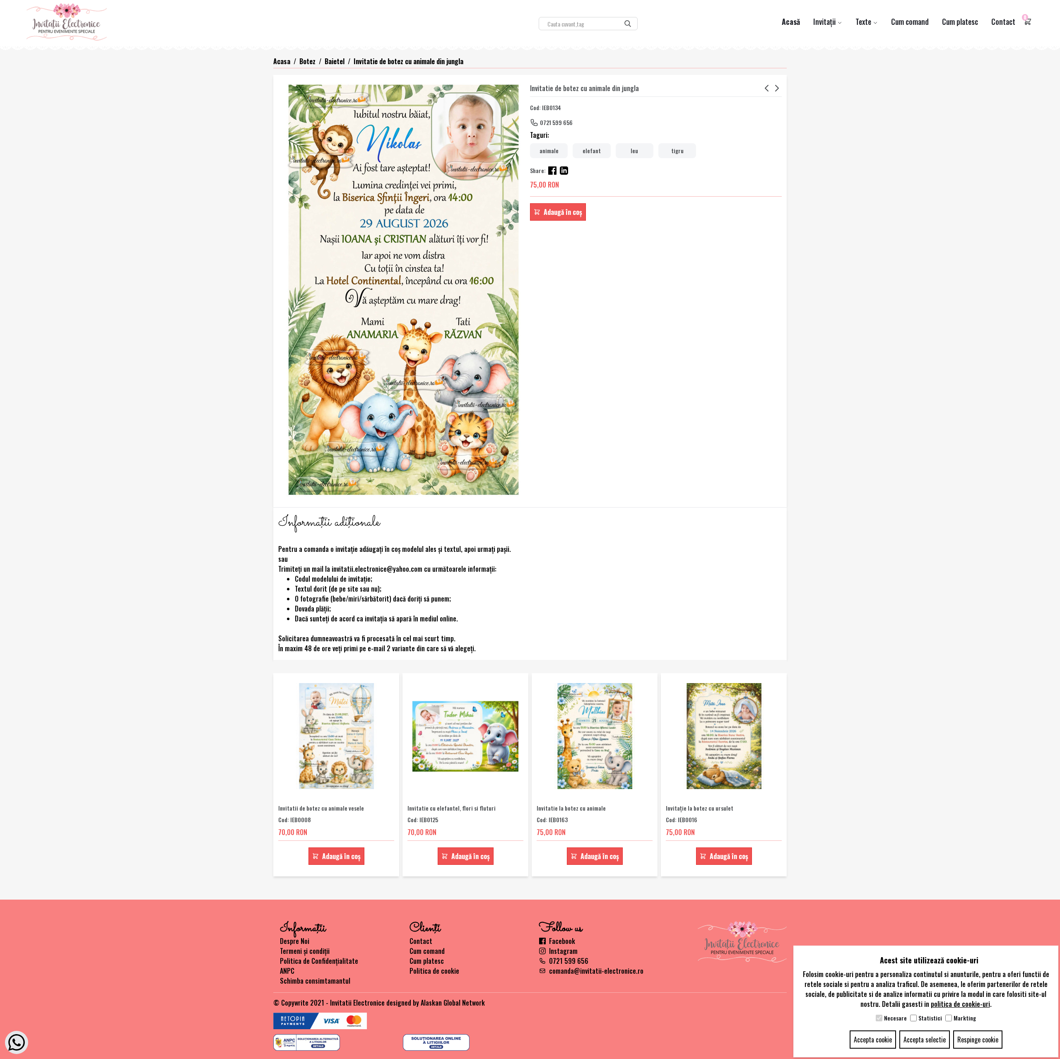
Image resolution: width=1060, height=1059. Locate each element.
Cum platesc (960, 21)
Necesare (895, 1018)
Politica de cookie (434, 971)
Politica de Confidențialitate (319, 961)
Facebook (562, 941)
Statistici (930, 1018)
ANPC (287, 971)
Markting (965, 1018)
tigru (677, 150)
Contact (1003, 21)
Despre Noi (294, 941)
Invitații (825, 21)
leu (634, 150)
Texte (864, 21)
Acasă (791, 21)
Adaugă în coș (563, 212)
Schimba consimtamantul (315, 981)
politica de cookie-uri (960, 1004)
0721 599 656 (556, 122)
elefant (592, 150)
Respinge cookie (977, 1040)
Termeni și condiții (305, 951)
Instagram (563, 951)
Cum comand (910, 21)
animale (549, 150)
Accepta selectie (924, 1040)
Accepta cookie (873, 1040)
